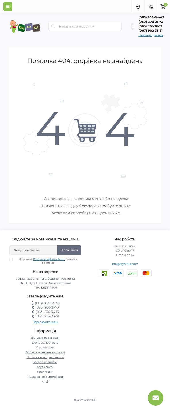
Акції (45, 381)
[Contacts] (150, 6)
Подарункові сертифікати (45, 376)
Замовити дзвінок (151, 35)
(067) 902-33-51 (150, 31)
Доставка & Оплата (45, 342)
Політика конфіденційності (49, 259)
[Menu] (7, 6)
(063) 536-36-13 (150, 26)
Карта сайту (45, 367)
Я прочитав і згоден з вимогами (48, 261)
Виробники (45, 372)
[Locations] (137, 6)
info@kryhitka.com (125, 263)
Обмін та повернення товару (45, 352)
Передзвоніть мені (45, 322)
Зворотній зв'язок (45, 362)
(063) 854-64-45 (151, 17)
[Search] (53, 26)
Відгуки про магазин (45, 337)
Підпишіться (69, 250)
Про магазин (45, 347)
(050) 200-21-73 (151, 22)
